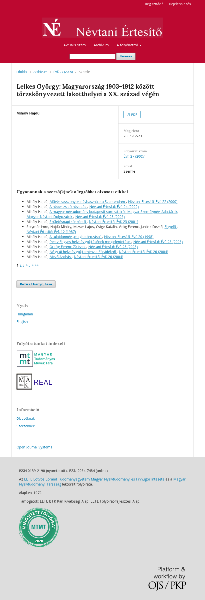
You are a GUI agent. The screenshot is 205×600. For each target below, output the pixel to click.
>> (36, 265)
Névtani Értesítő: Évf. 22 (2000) (153, 201)
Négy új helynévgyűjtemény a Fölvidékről (83, 251)
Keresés (126, 56)
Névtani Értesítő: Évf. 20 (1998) (129, 236)
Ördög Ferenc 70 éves (68, 246)
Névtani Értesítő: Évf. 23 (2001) (113, 221)
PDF (133, 114)
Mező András (61, 256)
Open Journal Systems (34, 447)
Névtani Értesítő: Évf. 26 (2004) (143, 251)
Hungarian (24, 314)
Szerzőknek (25, 426)
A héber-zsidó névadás (68, 206)
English (22, 321)
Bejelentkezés (180, 4)
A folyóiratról (128, 45)
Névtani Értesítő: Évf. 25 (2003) (113, 246)
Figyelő (170, 226)
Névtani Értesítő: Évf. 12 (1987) (51, 231)
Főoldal (22, 71)
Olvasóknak (25, 418)
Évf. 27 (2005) (63, 71)
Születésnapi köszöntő (68, 221)
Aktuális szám (75, 45)
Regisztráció (154, 4)
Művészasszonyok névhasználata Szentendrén (88, 201)
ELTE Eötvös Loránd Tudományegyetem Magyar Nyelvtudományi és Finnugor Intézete (94, 479)
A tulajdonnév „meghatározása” (76, 236)
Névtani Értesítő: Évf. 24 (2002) (114, 206)
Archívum (101, 45)
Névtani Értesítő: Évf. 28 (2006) (100, 216)
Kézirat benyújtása (36, 284)
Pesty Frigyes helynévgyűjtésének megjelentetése (90, 241)
